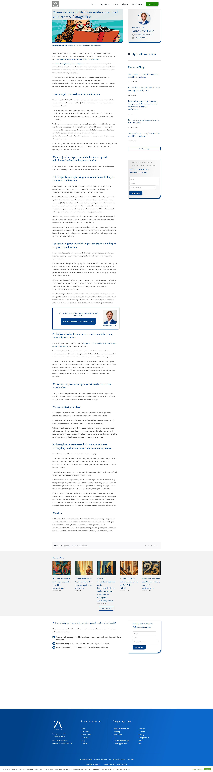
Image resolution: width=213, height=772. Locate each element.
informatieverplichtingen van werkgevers (69, 64)
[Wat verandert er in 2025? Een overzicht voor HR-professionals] (151, 568)
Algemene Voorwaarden (93, 764)
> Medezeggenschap (120, 744)
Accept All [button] (207, 769)
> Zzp (139, 744)
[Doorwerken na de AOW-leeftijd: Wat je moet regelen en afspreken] (84, 568)
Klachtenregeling (122, 764)
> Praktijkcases (86, 735)
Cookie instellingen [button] (197, 769)
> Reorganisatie (143, 738)
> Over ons (84, 738)
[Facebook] (145, 545)
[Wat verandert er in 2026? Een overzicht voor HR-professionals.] (61, 568)
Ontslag (99, 45)
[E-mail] (157, 545)
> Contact (84, 744)
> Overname (142, 732)
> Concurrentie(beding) (121, 741)
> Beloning (116, 732)
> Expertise (85, 732)
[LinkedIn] (151, 545)
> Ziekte (140, 741)
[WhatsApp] (154, 545)
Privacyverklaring (109, 764)
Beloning (94, 45)
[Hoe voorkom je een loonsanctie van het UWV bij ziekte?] (129, 568)
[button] (144, 54)
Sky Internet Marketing (127, 759)
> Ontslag (141, 729)
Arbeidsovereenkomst (86, 45)
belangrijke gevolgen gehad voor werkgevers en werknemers (78, 59)
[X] (148, 545)
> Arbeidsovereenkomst (121, 729)
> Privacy (141, 735)
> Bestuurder (117, 735)
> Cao (114, 738)
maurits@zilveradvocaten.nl (144, 35)
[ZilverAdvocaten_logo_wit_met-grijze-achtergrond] (55, 2)
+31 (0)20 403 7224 (141, 38)
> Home (83, 729)
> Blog (83, 741)
